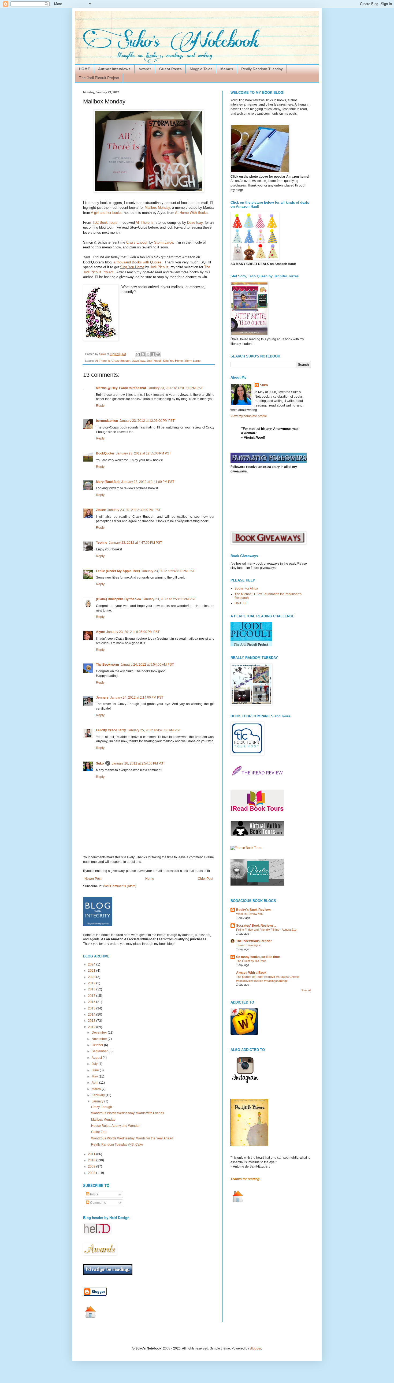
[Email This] (137, 354)
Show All (306, 990)
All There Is (145, 223)
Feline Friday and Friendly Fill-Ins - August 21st (266, 929)
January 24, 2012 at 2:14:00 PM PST (136, 697)
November (100, 1039)
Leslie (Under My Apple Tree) (118, 571)
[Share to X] (148, 354)
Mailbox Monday (157, 208)
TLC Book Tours (104, 223)
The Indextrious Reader (254, 941)
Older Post (205, 879)
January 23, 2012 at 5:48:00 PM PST (168, 571)
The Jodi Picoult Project (99, 78)
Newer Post (92, 879)
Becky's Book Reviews (254, 910)
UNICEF (241, 603)
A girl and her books (106, 213)
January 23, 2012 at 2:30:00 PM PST (134, 510)
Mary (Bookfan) (108, 482)
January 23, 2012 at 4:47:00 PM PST (135, 543)
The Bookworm (107, 664)
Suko (100, 763)
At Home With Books (191, 213)
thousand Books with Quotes (139, 262)
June (96, 1070)
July (95, 1064)
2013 (92, 1021)
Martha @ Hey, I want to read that (121, 388)
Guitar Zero (99, 1132)
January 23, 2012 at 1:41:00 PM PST (147, 482)
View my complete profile (249, 416)
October (98, 1045)
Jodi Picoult (159, 267)
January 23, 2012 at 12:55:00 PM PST (143, 453)
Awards (145, 69)
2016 (92, 1002)
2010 (92, 1160)
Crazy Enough (120, 360)
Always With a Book (251, 973)
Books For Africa (246, 588)
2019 (92, 983)
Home (149, 879)
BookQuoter (105, 453)
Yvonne (101, 543)
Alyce (100, 632)
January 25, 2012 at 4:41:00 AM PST (154, 730)
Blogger (255, 1348)
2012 (92, 1027)
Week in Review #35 (249, 913)
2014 (92, 1014)
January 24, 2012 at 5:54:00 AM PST (147, 664)
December (100, 1032)
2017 (92, 996)
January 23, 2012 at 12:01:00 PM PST (175, 388)
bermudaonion (107, 421)
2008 (92, 1173)
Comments (97, 1203)
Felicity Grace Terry (111, 730)
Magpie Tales (201, 69)
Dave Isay (195, 223)
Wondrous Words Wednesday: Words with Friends (127, 1113)
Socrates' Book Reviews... (256, 925)
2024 (92, 964)
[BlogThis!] (143, 354)
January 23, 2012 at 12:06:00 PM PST (147, 421)
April (95, 1082)
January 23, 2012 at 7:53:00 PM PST (169, 599)
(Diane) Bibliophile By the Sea (118, 599)
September (100, 1051)
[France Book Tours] (246, 848)
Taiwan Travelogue (248, 945)
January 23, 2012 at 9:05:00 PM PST (132, 632)
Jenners (102, 697)
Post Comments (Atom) (119, 886)
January (98, 1101)
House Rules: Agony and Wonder (115, 1126)
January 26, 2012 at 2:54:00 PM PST (138, 763)
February (99, 1095)
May (95, 1076)
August (97, 1058)
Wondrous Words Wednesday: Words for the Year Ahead (132, 1138)
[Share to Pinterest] (158, 354)
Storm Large (163, 242)
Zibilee (101, 510)
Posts (93, 1194)
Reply (100, 406)
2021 (92, 970)
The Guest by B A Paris (251, 961)
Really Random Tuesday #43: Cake (117, 1144)
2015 (92, 1008)
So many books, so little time (258, 957)
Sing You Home (132, 267)
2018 (92, 989)
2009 (92, 1166)
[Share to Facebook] (153, 354)
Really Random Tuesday (262, 69)
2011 (92, 1154)
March (97, 1089)
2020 (92, 977)
